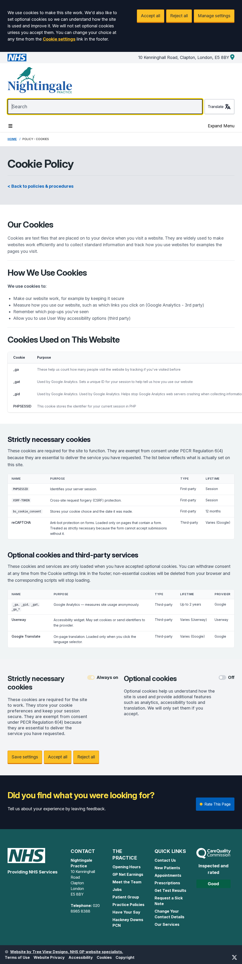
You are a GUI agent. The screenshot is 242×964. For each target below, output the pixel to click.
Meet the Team (126, 882)
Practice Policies (128, 904)
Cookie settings (59, 39)
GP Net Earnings (127, 874)
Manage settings (214, 15)
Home (12, 139)
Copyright (125, 957)
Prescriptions (167, 883)
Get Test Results (170, 890)
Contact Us (165, 860)
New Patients (167, 867)
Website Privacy (49, 957)
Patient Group (125, 897)
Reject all (179, 15)
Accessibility (81, 957)
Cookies (104, 957)
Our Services (167, 924)
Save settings (25, 756)
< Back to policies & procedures (40, 186)
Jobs (117, 889)
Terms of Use (17, 957)
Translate (216, 106)
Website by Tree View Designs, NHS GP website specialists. (66, 951)
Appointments (168, 875)
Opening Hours (126, 866)
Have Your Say (126, 912)
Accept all (150, 15)
